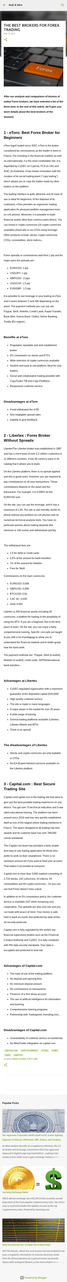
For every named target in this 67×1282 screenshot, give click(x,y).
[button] (5, 40)
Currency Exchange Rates (15, 1192)
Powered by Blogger (35, 1277)
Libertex (18, 1055)
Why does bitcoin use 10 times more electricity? (26, 1245)
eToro (45, 1051)
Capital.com (11, 1051)
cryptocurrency (29, 1051)
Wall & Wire (15, 5)
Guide (7, 1055)
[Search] (63, 5)
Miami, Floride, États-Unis (25, 1059)
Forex (55, 1051)
